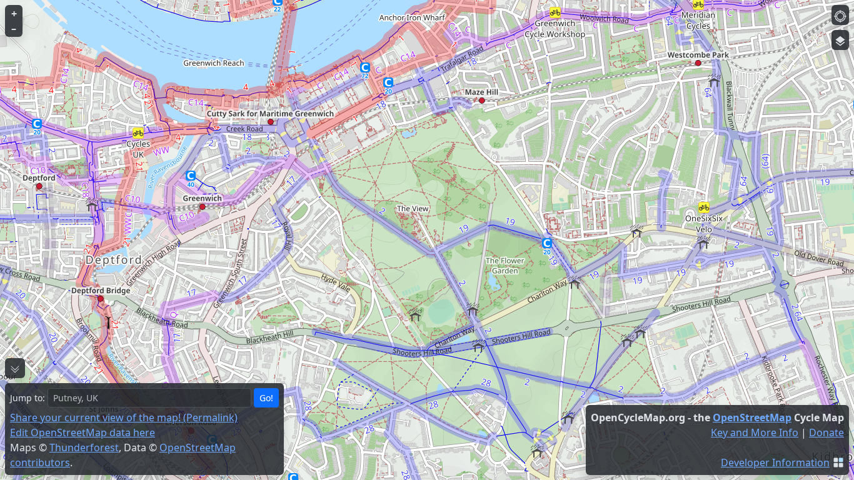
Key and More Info (754, 432)
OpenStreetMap (752, 417)
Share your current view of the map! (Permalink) (124, 417)
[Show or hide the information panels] (15, 368)
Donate (826, 432)
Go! (266, 398)
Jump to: (27, 398)
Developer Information (775, 462)
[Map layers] (840, 40)
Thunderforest (84, 447)
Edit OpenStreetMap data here (82, 432)
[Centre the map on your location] (840, 15)
